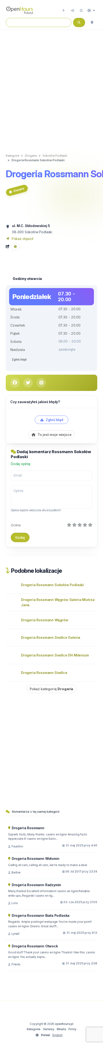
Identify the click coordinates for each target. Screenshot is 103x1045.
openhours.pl (64, 1024)
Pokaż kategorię (51, 689)
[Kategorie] (81, 10)
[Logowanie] (72, 10)
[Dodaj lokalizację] (63, 10)
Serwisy (48, 1029)
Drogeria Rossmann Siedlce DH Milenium (55, 655)
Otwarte (18, 190)
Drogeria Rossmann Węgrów (44, 620)
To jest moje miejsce (54, 435)
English (57, 1035)
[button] (91, 10)
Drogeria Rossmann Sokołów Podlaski (52, 585)
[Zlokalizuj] (92, 22)
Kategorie (33, 1029)
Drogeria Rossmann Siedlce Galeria (50, 637)
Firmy (72, 1029)
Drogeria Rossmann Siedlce (44, 673)
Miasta (61, 1029)
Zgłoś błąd (19, 359)
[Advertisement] (51, 86)
